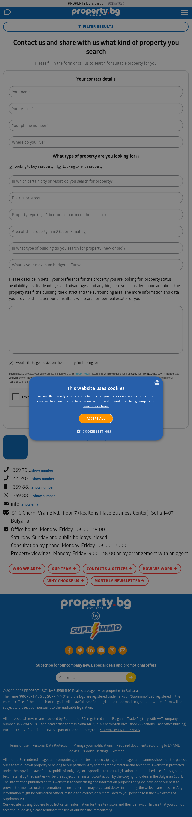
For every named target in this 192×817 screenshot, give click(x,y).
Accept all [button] (96, 418)
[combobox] (157, 382)
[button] (96, 431)
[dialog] (96, 409)
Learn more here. (96, 406)
